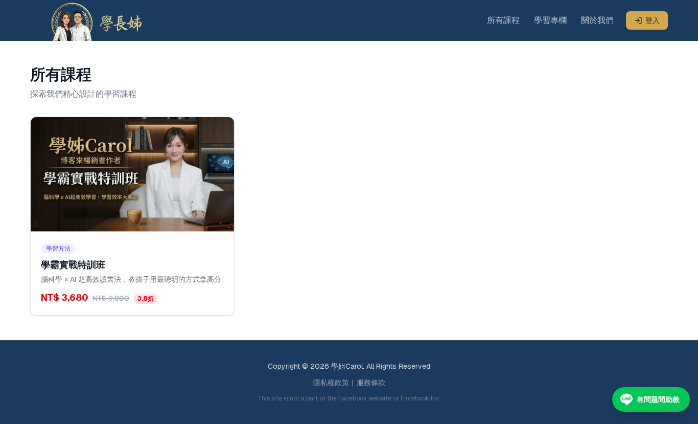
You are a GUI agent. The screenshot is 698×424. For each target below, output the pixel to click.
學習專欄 (550, 20)
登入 (652, 20)
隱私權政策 (331, 382)
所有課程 (503, 20)
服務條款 (371, 382)
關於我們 (597, 20)
